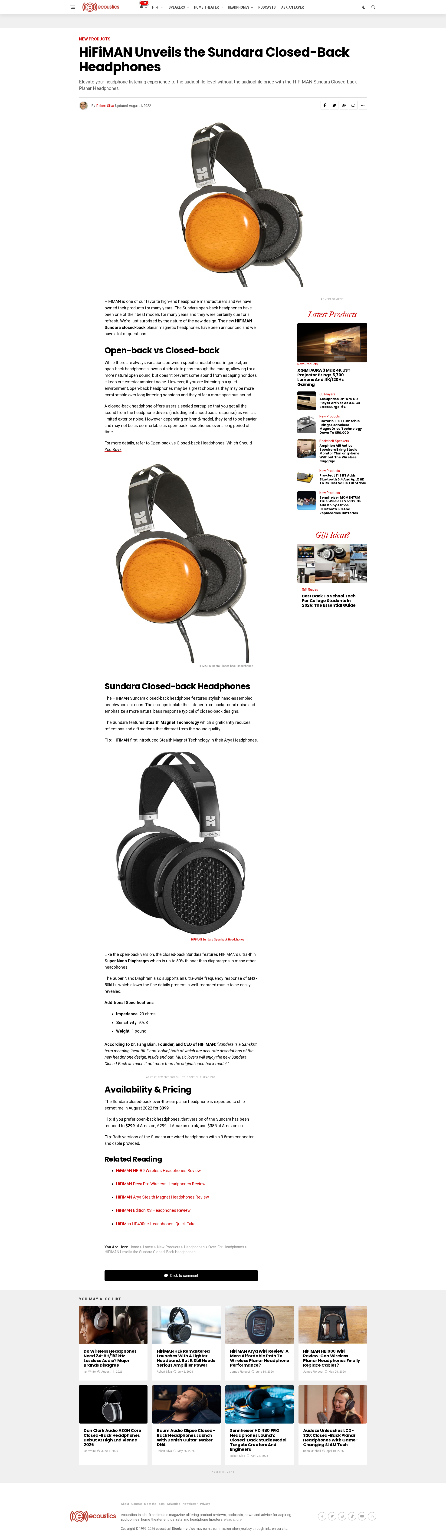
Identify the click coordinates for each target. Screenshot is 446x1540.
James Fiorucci (240, 1371)
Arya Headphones (240, 740)
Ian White (90, 1371)
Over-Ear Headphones (226, 1247)
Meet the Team (154, 1504)
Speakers (177, 7)
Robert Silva (105, 106)
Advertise (173, 1504)
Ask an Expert (293, 7)
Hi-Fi (156, 7)
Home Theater (206, 7)
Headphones (238, 7)
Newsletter (190, 1504)
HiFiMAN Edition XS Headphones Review (153, 1210)
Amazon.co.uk (185, 1125)
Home (134, 1247)
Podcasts (267, 7)
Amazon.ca (232, 1125)
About (125, 1504)
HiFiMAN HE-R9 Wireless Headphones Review (158, 1170)
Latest (148, 1247)
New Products (168, 1247)
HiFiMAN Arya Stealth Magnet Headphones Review (162, 1197)
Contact (136, 1504)
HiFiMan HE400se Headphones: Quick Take (156, 1223)
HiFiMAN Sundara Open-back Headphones (217, 939)
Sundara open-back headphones (212, 307)
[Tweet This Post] (334, 105)
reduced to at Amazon (130, 1125)
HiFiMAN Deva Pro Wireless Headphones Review (161, 1183)
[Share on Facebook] (325, 105)
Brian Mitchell (312, 1451)
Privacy (205, 1504)
